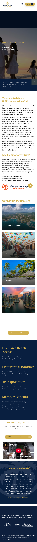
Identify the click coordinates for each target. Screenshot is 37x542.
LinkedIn (30, 517)
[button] (30, 4)
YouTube (22, 517)
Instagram (13, 517)
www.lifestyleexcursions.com (13, 179)
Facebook (5, 517)
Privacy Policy (7, 539)
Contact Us (25, 537)
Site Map (18, 537)
